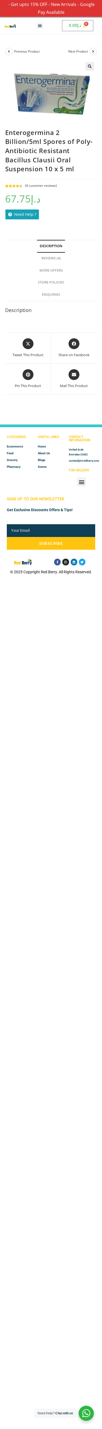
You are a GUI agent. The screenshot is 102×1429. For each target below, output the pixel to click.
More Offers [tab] (51, 270)
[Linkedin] (74, 562)
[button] (40, 25)
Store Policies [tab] (51, 282)
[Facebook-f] (57, 562)
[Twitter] (82, 562)
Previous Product (27, 51)
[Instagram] (65, 562)
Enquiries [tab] (51, 294)
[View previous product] (9, 51)
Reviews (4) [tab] (51, 258)
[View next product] (93, 51)
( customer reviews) (41, 185)
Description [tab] (51, 246)
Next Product (78, 51)
